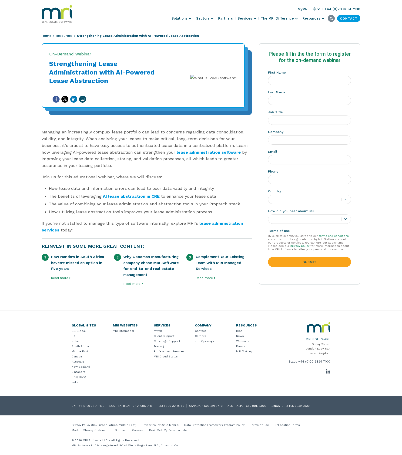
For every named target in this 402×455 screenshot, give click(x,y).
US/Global (79, 331)
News (240, 336)
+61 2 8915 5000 (255, 405)
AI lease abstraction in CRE (131, 196)
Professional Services (169, 351)
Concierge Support (167, 341)
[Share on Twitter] (64, 99)
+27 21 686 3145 (142, 405)
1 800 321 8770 (174, 405)
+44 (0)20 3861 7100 (314, 361)
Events (240, 346)
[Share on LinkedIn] (73, 99)
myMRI (158, 331)
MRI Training (244, 351)
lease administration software (209, 152)
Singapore (79, 372)
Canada (77, 356)
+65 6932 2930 (299, 405)
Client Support (164, 336)
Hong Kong (79, 377)
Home (46, 35)
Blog (239, 331)
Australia (78, 361)
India (75, 382)
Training (159, 346)
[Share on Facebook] (56, 99)
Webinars (242, 341)
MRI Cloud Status (166, 356)
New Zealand (81, 366)
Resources (64, 35)
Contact (200, 331)
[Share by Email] (82, 99)
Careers (200, 336)
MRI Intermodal (123, 331)
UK (73, 336)
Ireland (76, 341)
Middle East (80, 351)
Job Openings (204, 341)
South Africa (80, 346)
